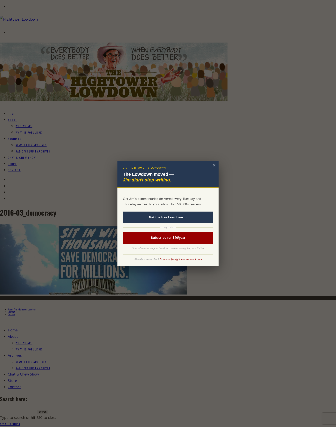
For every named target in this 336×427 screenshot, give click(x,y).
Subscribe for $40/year (168, 238)
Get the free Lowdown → (168, 217)
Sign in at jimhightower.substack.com (181, 259)
